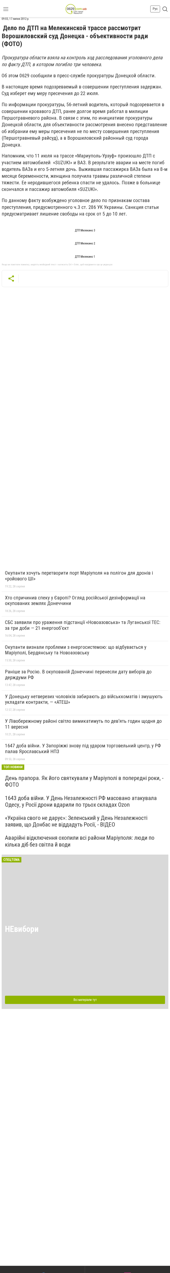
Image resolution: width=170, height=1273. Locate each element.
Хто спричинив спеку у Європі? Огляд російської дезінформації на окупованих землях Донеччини (75, 600)
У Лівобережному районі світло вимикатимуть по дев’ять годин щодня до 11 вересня (83, 724)
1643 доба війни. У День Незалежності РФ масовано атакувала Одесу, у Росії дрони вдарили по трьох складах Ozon (81, 801)
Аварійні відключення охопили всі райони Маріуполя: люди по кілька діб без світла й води (79, 841)
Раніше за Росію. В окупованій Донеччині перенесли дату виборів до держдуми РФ (78, 674)
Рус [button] (155, 9)
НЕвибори (22, 929)
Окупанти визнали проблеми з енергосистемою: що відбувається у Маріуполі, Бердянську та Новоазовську (75, 650)
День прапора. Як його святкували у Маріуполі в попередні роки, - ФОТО (84, 781)
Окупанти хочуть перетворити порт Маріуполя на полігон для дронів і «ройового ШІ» (79, 576)
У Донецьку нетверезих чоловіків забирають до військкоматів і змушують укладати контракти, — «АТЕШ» (84, 699)
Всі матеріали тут (85, 1000)
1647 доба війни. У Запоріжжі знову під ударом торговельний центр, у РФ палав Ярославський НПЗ (83, 748)
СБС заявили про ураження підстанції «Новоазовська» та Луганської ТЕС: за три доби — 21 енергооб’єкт (82, 625)
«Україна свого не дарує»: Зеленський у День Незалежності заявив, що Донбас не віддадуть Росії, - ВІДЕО (76, 821)
